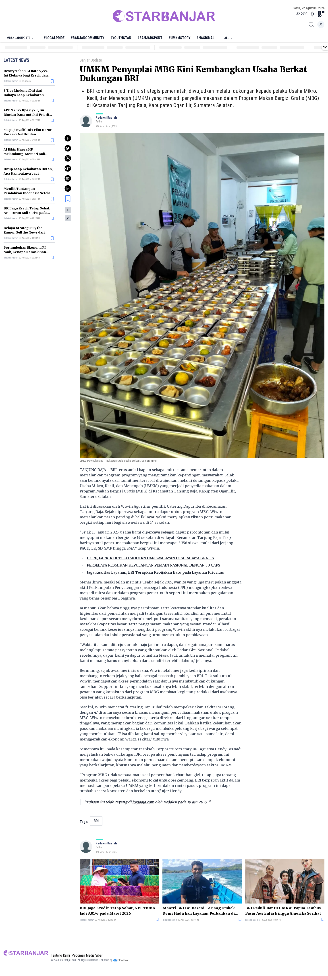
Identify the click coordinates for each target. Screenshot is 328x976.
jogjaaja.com (143, 802)
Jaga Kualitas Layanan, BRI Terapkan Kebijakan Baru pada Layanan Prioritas (155, 572)
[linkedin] (67, 188)
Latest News (16, 60)
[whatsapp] (67, 158)
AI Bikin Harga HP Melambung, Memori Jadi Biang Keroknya (24, 153)
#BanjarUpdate (18, 38)
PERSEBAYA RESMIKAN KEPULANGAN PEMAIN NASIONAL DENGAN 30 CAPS (153, 565)
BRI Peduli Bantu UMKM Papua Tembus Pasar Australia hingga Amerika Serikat (283, 911)
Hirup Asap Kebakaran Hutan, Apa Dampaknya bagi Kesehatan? (28, 173)
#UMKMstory (179, 38)
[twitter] (67, 148)
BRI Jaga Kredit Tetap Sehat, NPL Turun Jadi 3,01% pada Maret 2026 (27, 212)
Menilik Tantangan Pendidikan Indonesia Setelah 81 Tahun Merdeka (28, 193)
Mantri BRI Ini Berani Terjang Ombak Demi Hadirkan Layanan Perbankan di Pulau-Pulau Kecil (198, 911)
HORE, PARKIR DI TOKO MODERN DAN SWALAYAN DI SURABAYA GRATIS (150, 558)
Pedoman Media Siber (87, 955)
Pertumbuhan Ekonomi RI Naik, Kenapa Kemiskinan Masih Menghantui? (25, 252)
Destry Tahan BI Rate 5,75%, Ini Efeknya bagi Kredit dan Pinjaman (26, 75)
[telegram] (67, 168)
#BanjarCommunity (87, 38)
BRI (96, 821)
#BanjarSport (149, 38)
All (226, 38)
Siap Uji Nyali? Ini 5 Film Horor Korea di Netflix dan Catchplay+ (28, 134)
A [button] (68, 210)
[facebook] (67, 138)
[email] (67, 178)
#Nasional (205, 38)
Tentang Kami (60, 955)
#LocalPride (54, 38)
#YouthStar (120, 38)
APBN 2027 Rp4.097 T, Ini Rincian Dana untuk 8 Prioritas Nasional (28, 114)
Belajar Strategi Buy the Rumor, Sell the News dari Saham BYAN (24, 232)
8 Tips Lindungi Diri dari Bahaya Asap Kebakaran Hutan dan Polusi (24, 95)
